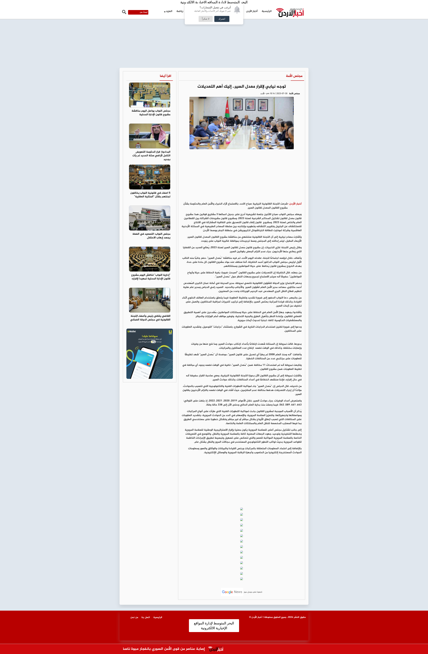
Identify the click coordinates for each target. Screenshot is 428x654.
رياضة (180, 11)
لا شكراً (205, 19)
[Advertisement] (214, 25)
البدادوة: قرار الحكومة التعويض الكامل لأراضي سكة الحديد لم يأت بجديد (151, 156)
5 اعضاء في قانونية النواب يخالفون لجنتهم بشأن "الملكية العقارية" (150, 195)
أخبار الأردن (251, 11)
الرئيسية (267, 11)
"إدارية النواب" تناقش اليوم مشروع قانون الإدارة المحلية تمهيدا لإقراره (150, 277)
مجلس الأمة (294, 76)
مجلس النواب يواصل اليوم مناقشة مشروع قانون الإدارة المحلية (151, 113)
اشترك (222, 19)
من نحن (134, 617)
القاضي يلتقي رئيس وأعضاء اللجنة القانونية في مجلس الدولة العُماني (150, 318)
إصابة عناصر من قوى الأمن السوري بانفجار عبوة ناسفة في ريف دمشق (161, 649)
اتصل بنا (145, 617)
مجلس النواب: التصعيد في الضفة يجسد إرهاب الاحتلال (151, 236)
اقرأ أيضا (165, 76)
